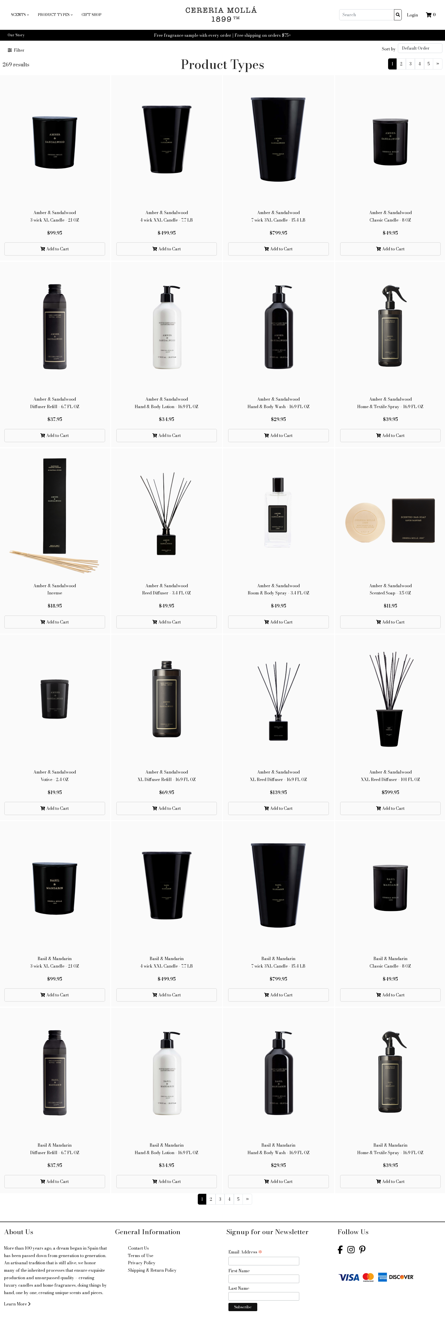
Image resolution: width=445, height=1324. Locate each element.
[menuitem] (19, 15)
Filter (19, 50)
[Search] (398, 14)
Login (412, 15)
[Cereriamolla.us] (222, 15)
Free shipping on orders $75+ (263, 35)
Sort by (389, 49)
